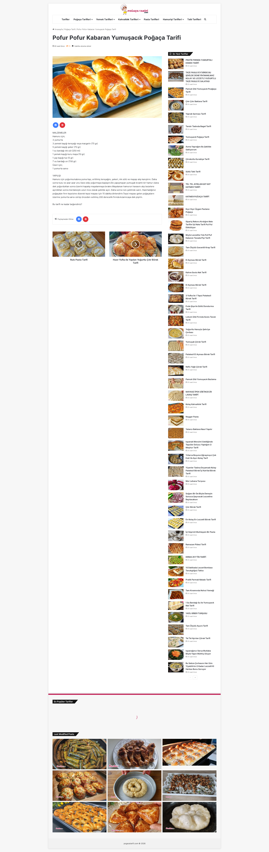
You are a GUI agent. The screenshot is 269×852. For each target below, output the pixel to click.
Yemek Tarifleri (104, 19)
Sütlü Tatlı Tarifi (193, 171)
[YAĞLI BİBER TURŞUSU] (176, 617)
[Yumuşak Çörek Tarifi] (176, 345)
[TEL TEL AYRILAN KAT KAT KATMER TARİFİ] (176, 188)
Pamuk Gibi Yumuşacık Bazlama (201, 379)
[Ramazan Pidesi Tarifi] (176, 548)
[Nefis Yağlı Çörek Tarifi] (176, 370)
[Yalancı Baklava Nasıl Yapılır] (176, 433)
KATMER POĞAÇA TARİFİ (197, 196)
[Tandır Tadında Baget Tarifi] (176, 129)
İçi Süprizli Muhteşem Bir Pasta (200, 532)
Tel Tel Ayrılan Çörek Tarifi (198, 638)
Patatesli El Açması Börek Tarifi (200, 354)
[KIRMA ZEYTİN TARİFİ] (176, 560)
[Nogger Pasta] (176, 420)
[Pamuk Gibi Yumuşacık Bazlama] (176, 383)
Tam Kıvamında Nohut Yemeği (200, 590)
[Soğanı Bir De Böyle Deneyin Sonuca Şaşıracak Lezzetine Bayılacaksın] (176, 497)
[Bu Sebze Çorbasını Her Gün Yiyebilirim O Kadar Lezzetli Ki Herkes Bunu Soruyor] (176, 667)
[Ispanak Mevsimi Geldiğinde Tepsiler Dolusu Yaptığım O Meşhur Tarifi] (176, 445)
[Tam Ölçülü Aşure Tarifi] (176, 629)
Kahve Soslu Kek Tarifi (196, 272)
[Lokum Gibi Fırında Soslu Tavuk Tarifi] (176, 321)
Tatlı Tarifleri (194, 19)
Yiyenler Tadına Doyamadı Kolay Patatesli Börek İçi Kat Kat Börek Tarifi (201, 470)
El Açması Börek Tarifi (196, 260)
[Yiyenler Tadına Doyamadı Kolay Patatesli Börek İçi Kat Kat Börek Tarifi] (176, 471)
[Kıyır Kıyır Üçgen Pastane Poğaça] (176, 213)
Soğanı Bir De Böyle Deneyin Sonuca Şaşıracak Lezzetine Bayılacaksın (199, 496)
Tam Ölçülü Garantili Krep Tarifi (200, 247)
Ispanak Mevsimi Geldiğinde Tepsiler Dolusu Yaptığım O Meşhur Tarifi (199, 444)
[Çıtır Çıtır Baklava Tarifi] (176, 105)
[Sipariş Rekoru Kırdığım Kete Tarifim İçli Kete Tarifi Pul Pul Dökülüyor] (176, 225)
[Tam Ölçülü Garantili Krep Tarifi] (176, 251)
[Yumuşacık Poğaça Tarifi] (176, 139)
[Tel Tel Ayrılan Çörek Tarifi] (176, 642)
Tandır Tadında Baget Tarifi (198, 126)
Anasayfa (58, 29)
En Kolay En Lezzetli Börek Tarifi (201, 519)
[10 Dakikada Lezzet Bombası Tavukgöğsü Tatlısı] (176, 571)
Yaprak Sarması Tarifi (196, 114)
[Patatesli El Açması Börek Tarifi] (176, 358)
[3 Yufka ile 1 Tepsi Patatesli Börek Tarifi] (176, 298)
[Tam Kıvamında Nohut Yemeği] (176, 594)
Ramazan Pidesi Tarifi (196, 544)
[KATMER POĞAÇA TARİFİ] (176, 200)
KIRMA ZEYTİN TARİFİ (196, 557)
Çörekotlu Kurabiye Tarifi (197, 159)
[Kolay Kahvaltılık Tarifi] (176, 408)
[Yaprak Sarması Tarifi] (176, 117)
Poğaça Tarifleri (82, 19)
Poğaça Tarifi (69, 29)
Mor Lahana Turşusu (195, 481)
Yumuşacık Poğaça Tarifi (197, 137)
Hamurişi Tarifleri (172, 19)
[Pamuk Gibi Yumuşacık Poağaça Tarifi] (176, 92)
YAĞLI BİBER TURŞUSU (196, 613)
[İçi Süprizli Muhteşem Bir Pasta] (176, 536)
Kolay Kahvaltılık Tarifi (196, 404)
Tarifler (66, 19)
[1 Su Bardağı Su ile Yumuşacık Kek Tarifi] (176, 605)
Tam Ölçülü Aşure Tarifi (197, 626)
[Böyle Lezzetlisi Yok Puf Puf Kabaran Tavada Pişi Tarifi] (176, 239)
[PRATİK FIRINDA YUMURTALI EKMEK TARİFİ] (176, 64)
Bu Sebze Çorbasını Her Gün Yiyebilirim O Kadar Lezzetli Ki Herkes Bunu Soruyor (200, 666)
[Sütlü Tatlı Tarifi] (176, 175)
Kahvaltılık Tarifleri (128, 19)
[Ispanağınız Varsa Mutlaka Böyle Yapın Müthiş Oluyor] (176, 654)
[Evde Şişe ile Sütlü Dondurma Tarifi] (176, 309)
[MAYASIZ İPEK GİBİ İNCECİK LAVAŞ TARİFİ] (176, 395)
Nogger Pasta (192, 416)
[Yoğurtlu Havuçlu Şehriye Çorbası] (176, 333)
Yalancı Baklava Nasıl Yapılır (199, 429)
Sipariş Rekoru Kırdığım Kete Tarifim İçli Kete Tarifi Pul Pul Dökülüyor (199, 224)
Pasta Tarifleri (151, 19)
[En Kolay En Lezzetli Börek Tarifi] (176, 523)
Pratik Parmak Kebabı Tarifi (198, 579)
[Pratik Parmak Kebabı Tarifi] (176, 582)
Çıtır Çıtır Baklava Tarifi (196, 101)
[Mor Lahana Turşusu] (176, 485)
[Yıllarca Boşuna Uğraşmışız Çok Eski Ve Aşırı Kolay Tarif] (176, 459)
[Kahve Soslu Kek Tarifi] (176, 276)
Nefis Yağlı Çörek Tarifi (196, 367)
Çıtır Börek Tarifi (193, 507)
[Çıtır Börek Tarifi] (176, 511)
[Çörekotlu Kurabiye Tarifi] (176, 163)
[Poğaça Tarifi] (134, 9)
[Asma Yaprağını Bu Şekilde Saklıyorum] (176, 150)
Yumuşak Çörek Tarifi (196, 342)
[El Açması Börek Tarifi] (176, 264)
